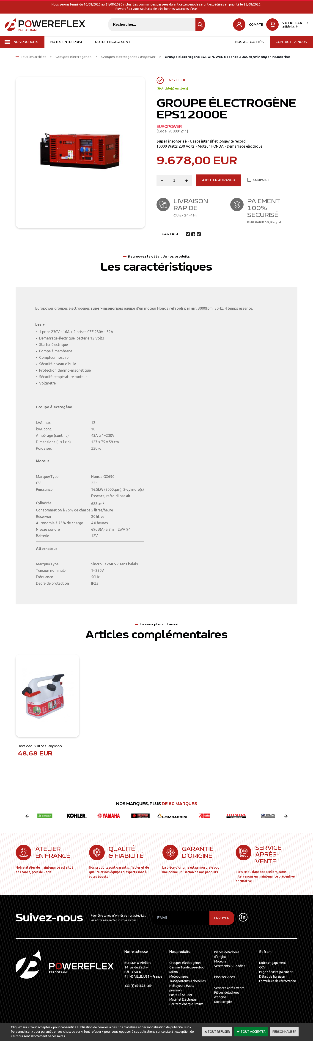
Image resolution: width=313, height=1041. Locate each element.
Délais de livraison (272, 976)
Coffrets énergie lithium (186, 1004)
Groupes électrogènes (73, 57)
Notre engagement (112, 42)
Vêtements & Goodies (229, 966)
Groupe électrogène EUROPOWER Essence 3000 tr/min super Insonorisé (227, 57)
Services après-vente (229, 988)
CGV (262, 967)
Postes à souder (180, 995)
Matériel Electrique (183, 999)
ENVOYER (221, 918)
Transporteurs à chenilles (187, 981)
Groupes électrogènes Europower (128, 57)
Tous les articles (33, 57)
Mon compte (223, 1002)
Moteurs (220, 961)
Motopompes (178, 976)
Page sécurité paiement (276, 972)
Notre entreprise (66, 42)
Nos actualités (249, 42)
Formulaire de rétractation (277, 981)
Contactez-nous (291, 42)
